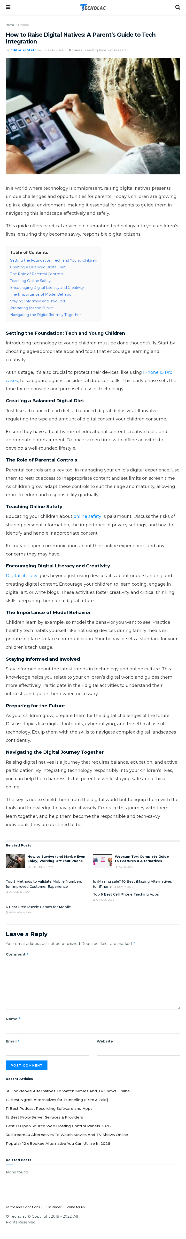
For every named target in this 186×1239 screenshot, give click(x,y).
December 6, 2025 (42, 867)
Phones (23, 24)
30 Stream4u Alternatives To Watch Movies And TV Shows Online (67, 1134)
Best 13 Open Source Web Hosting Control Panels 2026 (58, 1126)
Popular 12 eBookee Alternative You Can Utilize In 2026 (58, 1143)
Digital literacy (21, 575)
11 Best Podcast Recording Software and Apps (49, 1108)
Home (10, 24)
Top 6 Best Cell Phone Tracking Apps (126, 894)
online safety (87, 516)
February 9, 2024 (19, 912)
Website (105, 1041)
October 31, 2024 (19, 891)
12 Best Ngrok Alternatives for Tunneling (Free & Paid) (57, 1099)
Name (13, 1019)
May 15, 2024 (54, 50)
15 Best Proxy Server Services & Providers (44, 1117)
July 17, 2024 (124, 887)
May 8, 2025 (124, 867)
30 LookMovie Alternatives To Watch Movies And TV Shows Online (68, 1091)
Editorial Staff (23, 50)
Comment (17, 954)
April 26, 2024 (104, 899)
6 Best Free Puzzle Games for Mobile (38, 907)
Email (13, 1041)
